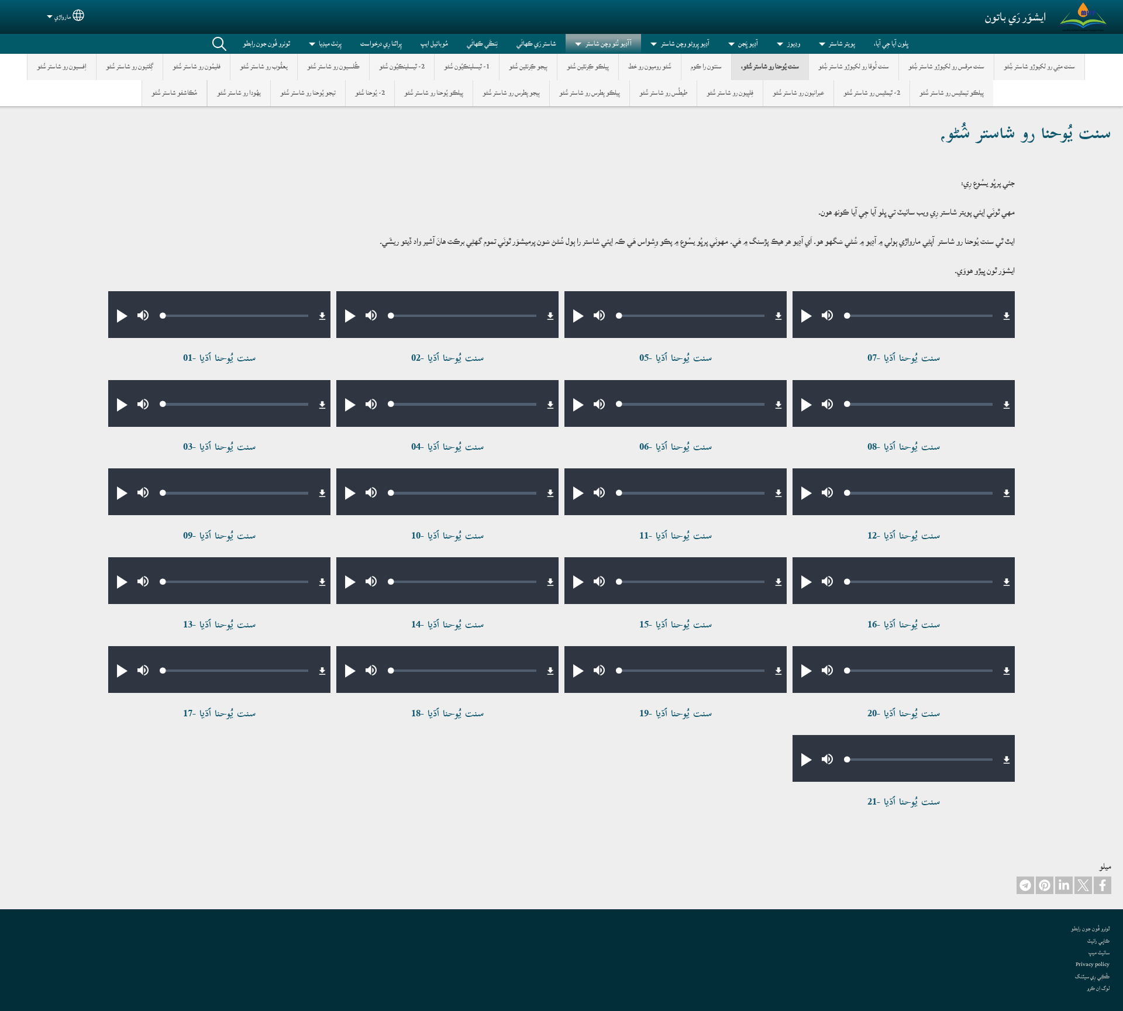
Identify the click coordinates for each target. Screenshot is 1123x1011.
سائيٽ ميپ (1099, 952)
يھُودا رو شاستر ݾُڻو (239, 92)
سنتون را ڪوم (706, 66)
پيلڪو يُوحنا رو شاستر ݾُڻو (433, 92)
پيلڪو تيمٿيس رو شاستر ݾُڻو (951, 92)
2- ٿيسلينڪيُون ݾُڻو (402, 66)
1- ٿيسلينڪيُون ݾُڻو (467, 66)
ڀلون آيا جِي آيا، (891, 43)
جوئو (219, 44)
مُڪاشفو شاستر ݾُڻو (174, 92)
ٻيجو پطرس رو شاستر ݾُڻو (511, 92)
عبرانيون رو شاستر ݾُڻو (798, 92)
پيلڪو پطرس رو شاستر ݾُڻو (589, 92)
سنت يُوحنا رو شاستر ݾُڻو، (770, 66)
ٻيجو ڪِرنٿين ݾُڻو (528, 66)
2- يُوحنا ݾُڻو (370, 92)
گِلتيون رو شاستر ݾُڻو (129, 66)
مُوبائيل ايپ (434, 43)
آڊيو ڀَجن (748, 43)
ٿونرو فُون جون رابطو (266, 43)
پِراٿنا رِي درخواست (381, 43)
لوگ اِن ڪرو (1098, 988)
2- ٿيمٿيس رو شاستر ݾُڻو (871, 92)
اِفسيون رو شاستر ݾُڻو (62, 66)
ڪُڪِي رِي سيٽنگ (1092, 976)
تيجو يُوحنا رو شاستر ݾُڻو (308, 92)
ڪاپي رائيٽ (1098, 941)
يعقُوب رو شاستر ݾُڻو (264, 66)
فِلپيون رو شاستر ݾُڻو (730, 92)
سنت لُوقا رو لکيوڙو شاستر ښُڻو (853, 66)
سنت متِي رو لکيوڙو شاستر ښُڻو (1039, 66)
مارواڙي (62, 17)
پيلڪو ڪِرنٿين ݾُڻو (588, 66)
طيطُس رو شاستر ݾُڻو (663, 92)
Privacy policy (1093, 964)
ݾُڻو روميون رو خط (649, 66)
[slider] (920, 316)
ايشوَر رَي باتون (1015, 17)
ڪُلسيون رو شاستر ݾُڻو (333, 66)
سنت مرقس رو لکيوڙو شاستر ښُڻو (946, 66)
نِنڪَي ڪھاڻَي (482, 43)
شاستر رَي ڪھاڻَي (536, 43)
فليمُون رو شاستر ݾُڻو (197, 66)
